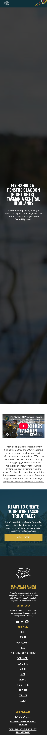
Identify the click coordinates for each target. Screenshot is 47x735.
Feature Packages (22, 716)
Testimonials (23, 690)
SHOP (23, 674)
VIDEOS (23, 669)
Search (23, 700)
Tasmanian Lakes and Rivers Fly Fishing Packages (22, 731)
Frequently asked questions (23, 653)
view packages (23, 537)
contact (23, 695)
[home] (5, 3)
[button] (43, 3)
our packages (22, 642)
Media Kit (23, 679)
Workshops (22, 658)
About (23, 637)
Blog (23, 647)
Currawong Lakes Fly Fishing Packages (23, 723)
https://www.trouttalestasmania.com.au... (23, 481)
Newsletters (23, 684)
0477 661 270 (29, 610)
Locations (23, 663)
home (22, 632)
